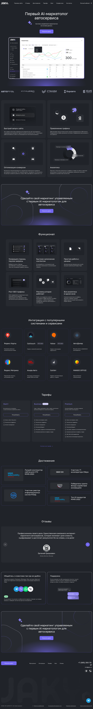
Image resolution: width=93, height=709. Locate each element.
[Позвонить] (90, 670)
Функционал (32, 663)
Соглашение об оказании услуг (55, 705)
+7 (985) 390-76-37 (85, 663)
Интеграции (42, 663)
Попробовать (16, 415)
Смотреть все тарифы (46, 446)
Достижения (36, 3)
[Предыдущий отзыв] (5, 544)
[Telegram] (86, 670)
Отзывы (27, 3)
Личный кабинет (85, 3)
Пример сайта (18, 3)
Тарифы (45, 3)
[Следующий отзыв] (88, 544)
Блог (52, 3)
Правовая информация (71, 705)
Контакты (69, 3)
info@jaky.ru (88, 667)
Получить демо (46, 31)
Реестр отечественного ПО (86, 705)
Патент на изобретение (39, 705)
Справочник (60, 3)
